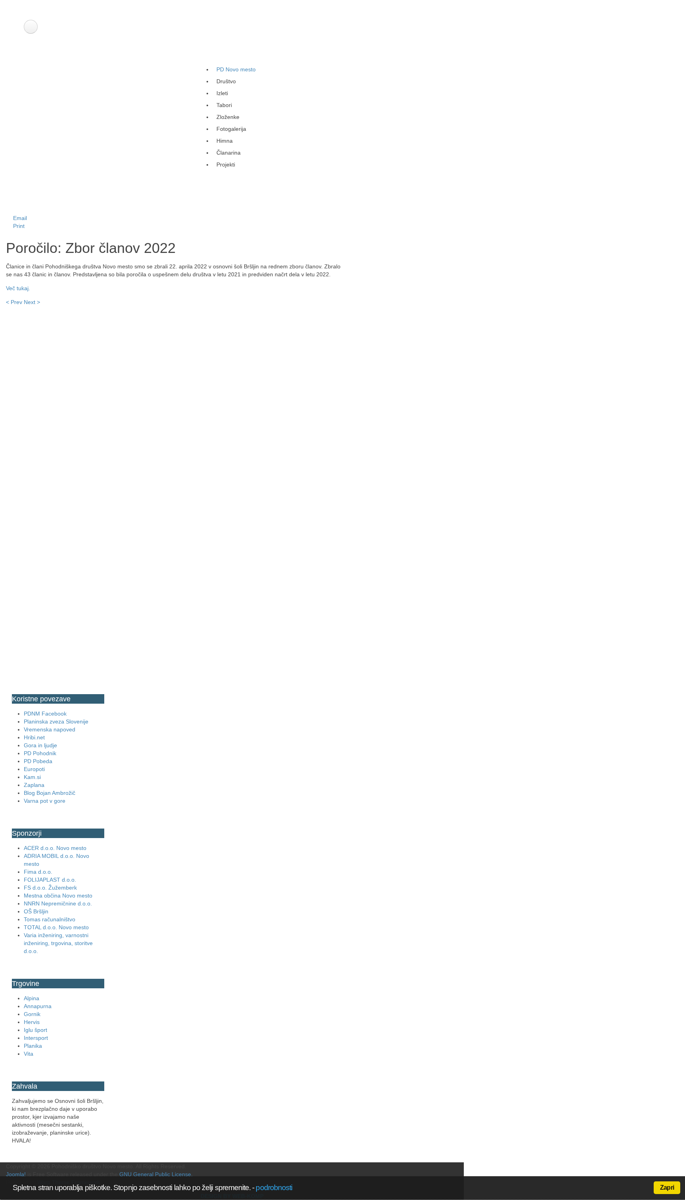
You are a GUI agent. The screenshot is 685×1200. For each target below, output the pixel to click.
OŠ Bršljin (36, 911)
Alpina (31, 998)
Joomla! (16, 1174)
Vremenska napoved (49, 729)
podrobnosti (274, 1187)
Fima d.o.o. (38, 872)
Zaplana (34, 785)
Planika (33, 1046)
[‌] (31, 27)
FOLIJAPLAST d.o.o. (50, 880)
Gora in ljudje (40, 745)
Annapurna (38, 1006)
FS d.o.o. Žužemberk (50, 887)
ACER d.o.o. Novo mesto (55, 848)
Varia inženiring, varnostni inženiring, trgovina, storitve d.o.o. (58, 943)
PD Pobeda (38, 761)
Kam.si (32, 777)
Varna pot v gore (44, 801)
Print (18, 226)
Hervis (32, 1022)
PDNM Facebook (45, 713)
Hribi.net (34, 737)
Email (19, 218)
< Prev (14, 302)
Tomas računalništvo (49, 919)
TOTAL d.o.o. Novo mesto (56, 927)
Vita (28, 1054)
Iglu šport (35, 1030)
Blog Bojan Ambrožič (49, 793)
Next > (32, 302)
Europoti (34, 769)
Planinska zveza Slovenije (56, 721)
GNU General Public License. (156, 1174)
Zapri (667, 1187)
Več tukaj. (18, 288)
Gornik (32, 1014)
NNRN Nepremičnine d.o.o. (58, 903)
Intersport (36, 1038)
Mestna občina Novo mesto (58, 895)
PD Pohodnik (40, 753)
